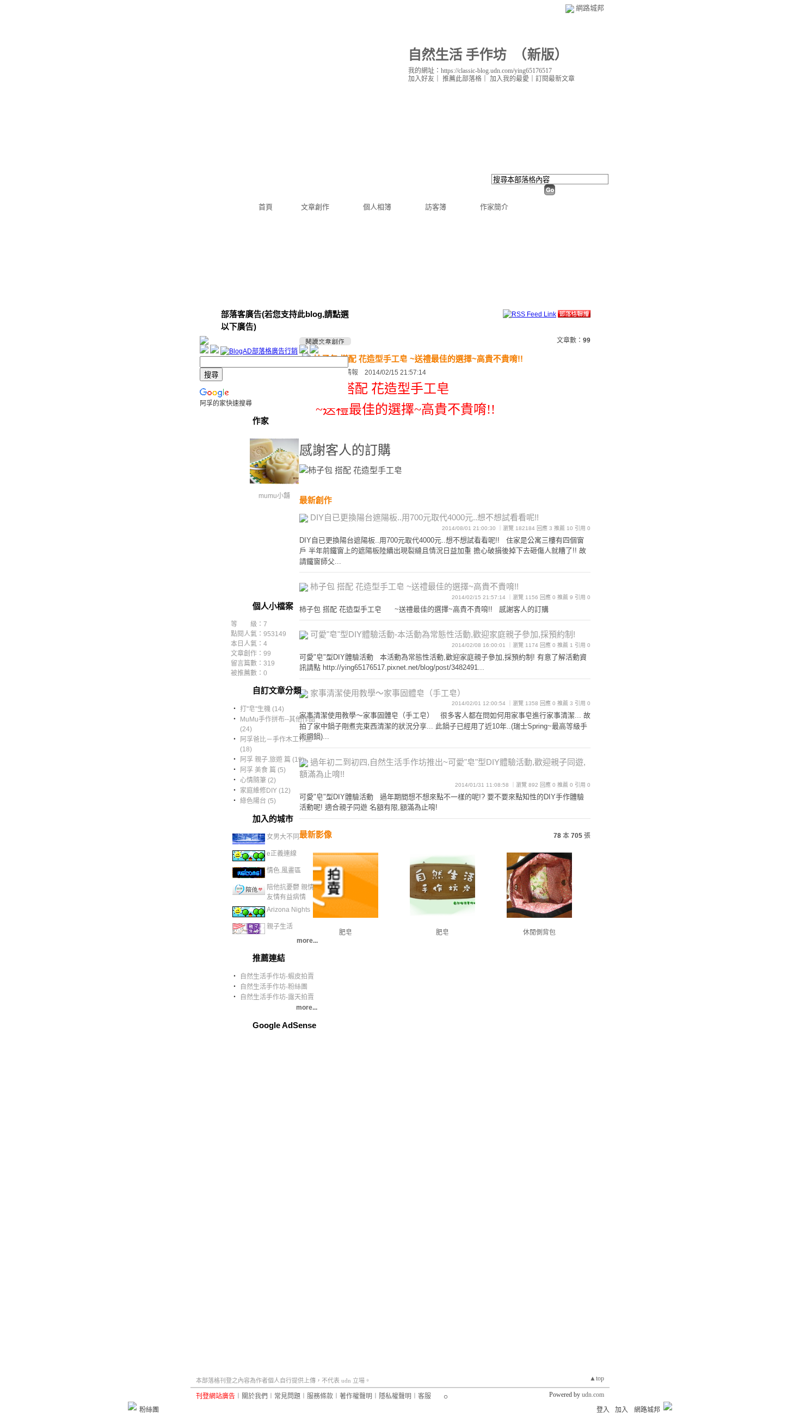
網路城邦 (590, 8)
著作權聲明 (356, 1396)
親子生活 (280, 926)
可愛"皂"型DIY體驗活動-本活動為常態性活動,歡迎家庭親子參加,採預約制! (442, 634)
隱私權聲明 (395, 1396)
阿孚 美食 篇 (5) (263, 770)
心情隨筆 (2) (258, 780)
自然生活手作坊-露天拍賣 (277, 997)
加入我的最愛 (509, 79)
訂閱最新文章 (555, 79)
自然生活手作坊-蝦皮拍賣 (277, 976)
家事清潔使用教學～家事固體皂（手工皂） (387, 693)
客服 (424, 1396)
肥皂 (442, 932)
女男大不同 (283, 837)
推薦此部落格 (462, 79)
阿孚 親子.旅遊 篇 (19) (272, 759)
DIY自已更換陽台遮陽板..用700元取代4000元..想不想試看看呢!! (424, 517)
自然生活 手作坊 (457, 54)
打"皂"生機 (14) (262, 709)
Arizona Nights (288, 909)
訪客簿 (435, 207)
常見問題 (287, 1396)
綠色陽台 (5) (258, 801)
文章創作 (315, 207)
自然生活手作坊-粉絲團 (273, 987)
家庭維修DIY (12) (265, 790)
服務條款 (320, 1396)
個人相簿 (377, 207)
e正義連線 (282, 853)
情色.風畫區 (284, 870)
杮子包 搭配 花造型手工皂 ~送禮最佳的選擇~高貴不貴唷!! (418, 358)
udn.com (593, 1394)
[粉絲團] (132, 1406)
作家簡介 (494, 207)
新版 (541, 54)
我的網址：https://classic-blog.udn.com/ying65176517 (480, 70)
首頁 (266, 207)
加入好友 (421, 79)
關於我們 (255, 1396)
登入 (603, 1410)
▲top (596, 1378)
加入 (621, 1410)
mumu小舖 (274, 496)
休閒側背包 (539, 932)
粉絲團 (149, 1410)
